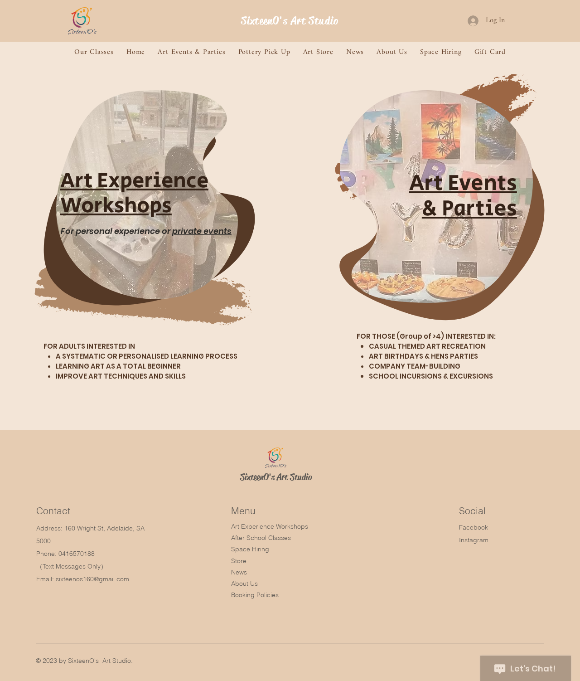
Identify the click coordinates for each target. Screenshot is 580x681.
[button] (94, 52)
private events (202, 231)
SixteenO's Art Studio (289, 21)
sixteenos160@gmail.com (92, 579)
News (239, 572)
